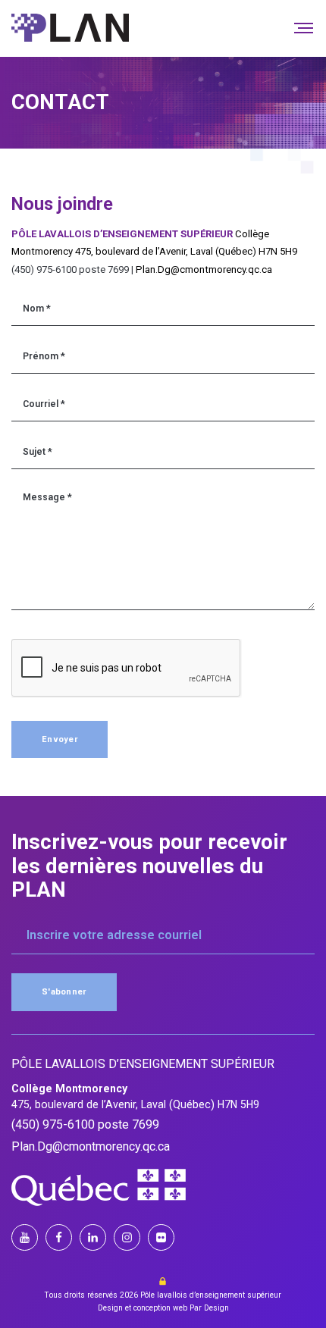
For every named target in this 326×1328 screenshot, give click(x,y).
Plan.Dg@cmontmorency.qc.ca (204, 269)
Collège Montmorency (69, 1088)
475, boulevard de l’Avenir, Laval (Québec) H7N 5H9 (186, 251)
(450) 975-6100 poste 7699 (85, 1125)
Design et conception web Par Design (163, 1308)
